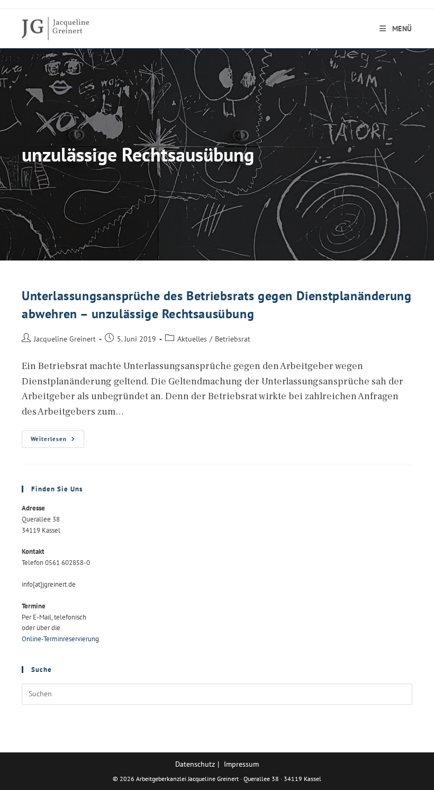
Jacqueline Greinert (65, 339)
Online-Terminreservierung (60, 638)
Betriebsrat (232, 339)
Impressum (241, 764)
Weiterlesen (57, 441)
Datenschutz (195, 764)
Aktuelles (192, 339)
